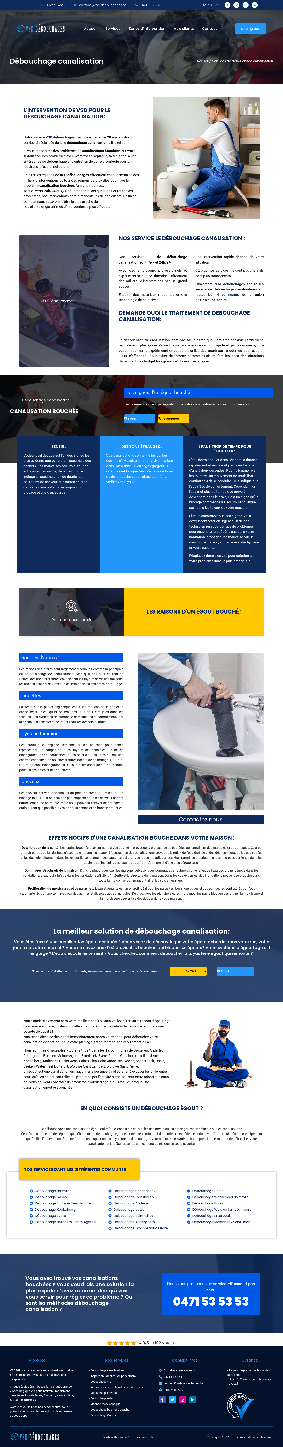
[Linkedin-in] (255, 5)
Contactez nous (201, 819)
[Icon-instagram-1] (182, 1399)
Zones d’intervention (147, 28)
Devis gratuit (250, 29)
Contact (209, 28)
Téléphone (170, 419)
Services (112, 28)
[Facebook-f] (162, 1399)
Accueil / (204, 61)
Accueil (90, 28)
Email (132, 419)
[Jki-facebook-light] (228, 5)
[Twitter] (236, 5)
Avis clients (184, 28)
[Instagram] (246, 5)
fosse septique (95, 156)
